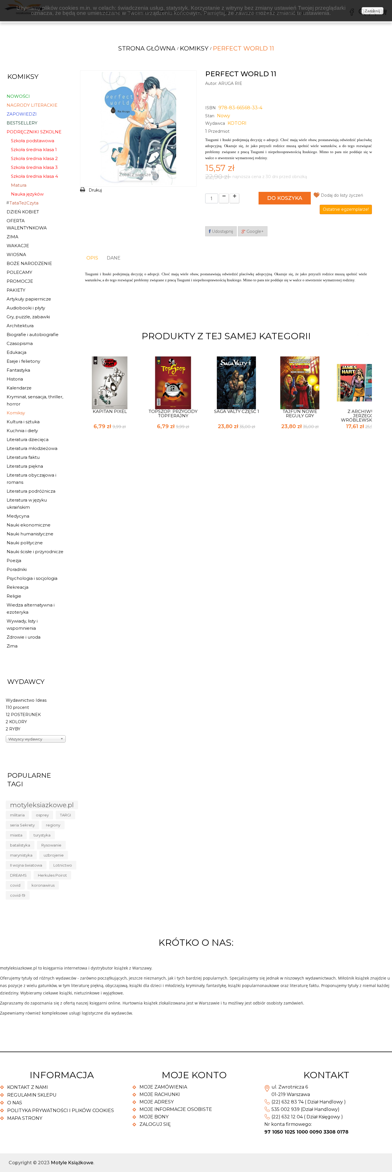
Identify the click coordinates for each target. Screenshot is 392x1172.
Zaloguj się (155, 1124)
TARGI (65, 815)
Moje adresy (156, 1102)
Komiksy (194, 48)
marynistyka (21, 855)
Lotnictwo (62, 865)
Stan (209, 115)
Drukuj (95, 190)
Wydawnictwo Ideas (26, 700)
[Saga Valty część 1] (236, 382)
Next (367, 334)
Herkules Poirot (52, 875)
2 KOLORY (16, 721)
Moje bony (153, 1117)
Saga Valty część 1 (236, 411)
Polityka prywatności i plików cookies (60, 1110)
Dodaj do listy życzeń (342, 195)
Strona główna (146, 48)
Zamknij (372, 11)
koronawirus (43, 885)
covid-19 (17, 895)
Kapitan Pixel (110, 411)
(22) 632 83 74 (287, 1102)
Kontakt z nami (27, 1087)
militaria (17, 815)
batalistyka (20, 845)
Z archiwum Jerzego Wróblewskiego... (363, 416)
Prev (357, 334)
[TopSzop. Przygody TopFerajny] (173, 382)
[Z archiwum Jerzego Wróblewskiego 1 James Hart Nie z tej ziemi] (363, 382)
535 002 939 (285, 1109)
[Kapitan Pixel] (109, 382)
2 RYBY (13, 729)
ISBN (210, 107)
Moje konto (194, 1075)
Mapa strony (24, 1118)
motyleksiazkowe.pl (42, 805)
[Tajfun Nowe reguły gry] (299, 382)
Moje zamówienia (163, 1087)
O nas (14, 1102)
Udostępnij (222, 231)
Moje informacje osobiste (175, 1109)
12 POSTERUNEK (23, 714)
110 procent (17, 707)
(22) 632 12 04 (287, 1117)
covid (15, 885)
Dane (114, 258)
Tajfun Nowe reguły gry (300, 413)
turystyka (42, 835)
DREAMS (18, 875)
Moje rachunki (159, 1094)
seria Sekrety (22, 825)
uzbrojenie (54, 855)
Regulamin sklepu (32, 1095)
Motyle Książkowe (72, 1162)
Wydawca (215, 123)
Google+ (254, 231)
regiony (53, 825)
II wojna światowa (26, 865)
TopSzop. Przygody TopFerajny (173, 413)
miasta (16, 835)
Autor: (211, 83)
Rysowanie (51, 845)
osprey (42, 815)
